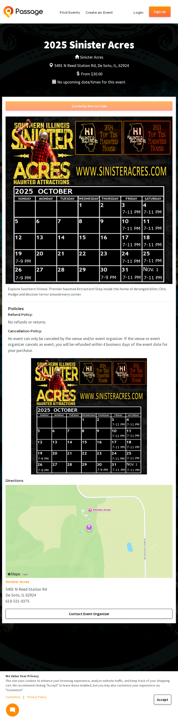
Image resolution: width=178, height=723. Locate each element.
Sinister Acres (17, 582)
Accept (162, 699)
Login (138, 12)
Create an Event (99, 12)
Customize (13, 697)
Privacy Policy (36, 697)
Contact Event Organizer (89, 613)
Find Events (70, 12)
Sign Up (160, 11)
